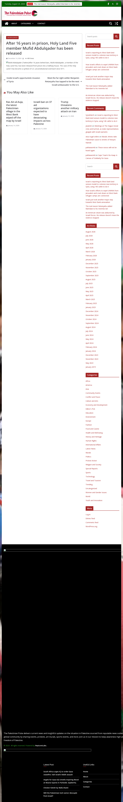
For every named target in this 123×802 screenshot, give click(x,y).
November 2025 (92, 267)
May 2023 (89, 363)
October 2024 (91, 319)
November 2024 (92, 315)
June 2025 (89, 287)
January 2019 (91, 367)
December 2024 (92, 311)
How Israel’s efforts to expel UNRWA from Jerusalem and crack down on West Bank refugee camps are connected (102, 67)
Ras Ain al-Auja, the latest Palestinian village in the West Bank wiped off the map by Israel (14, 111)
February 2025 (91, 303)
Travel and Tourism (93, 480)
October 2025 (91, 271)
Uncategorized (12, 37)
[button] (32, 23)
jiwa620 (89, 126)
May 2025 (89, 291)
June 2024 (89, 335)
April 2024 (89, 343)
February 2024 (91, 347)
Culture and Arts (92, 401)
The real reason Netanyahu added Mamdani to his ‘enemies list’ (56, 5)
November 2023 (92, 359)
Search (116, 36)
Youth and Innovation (94, 500)
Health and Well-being (94, 433)
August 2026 (90, 232)
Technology (90, 476)
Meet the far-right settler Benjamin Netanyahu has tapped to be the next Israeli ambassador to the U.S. (62, 81)
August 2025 (90, 279)
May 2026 (89, 244)
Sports (88, 472)
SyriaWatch (90, 115)
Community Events (93, 393)
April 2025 (89, 295)
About (14, 23)
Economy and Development (96, 405)
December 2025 (92, 263)
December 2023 (92, 355)
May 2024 (89, 339)
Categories (26, 23)
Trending (89, 484)
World (88, 496)
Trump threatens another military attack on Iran (70, 106)
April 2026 (89, 247)
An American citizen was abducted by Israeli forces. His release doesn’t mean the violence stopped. (102, 97)
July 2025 (89, 283)
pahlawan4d (90, 147)
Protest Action (91, 460)
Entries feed (90, 518)
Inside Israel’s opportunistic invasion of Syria (23, 80)
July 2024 (89, 331)
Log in (88, 514)
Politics (88, 456)
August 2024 (90, 327)
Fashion (89, 425)
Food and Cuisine (92, 429)
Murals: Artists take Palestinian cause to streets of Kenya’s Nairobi (101, 139)
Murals (88, 453)
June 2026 (89, 240)
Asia (87, 389)
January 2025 (91, 307)
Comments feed (92, 522)
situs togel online (92, 136)
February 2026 (91, 255)
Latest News (90, 449)
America (89, 385)
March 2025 (90, 299)
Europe (88, 421)
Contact (41, 23)
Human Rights (91, 441)
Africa (88, 381)
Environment (90, 417)
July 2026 (89, 236)
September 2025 (92, 275)
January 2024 (91, 351)
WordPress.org (91, 526)
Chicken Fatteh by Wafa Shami (55, 788)
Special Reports (92, 468)
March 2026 (90, 251)
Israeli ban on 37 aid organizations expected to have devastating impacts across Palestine (43, 112)
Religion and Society (93, 464)
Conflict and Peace (93, 397)
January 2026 (91, 259)
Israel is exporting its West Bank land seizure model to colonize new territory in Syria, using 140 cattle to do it (102, 55)
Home (85, 771)
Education (89, 413)
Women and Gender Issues (96, 492)
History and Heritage (94, 437)
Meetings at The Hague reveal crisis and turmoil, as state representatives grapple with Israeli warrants (102, 129)
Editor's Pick (90, 409)
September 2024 (92, 323)
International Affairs (93, 445)
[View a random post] (116, 23)
